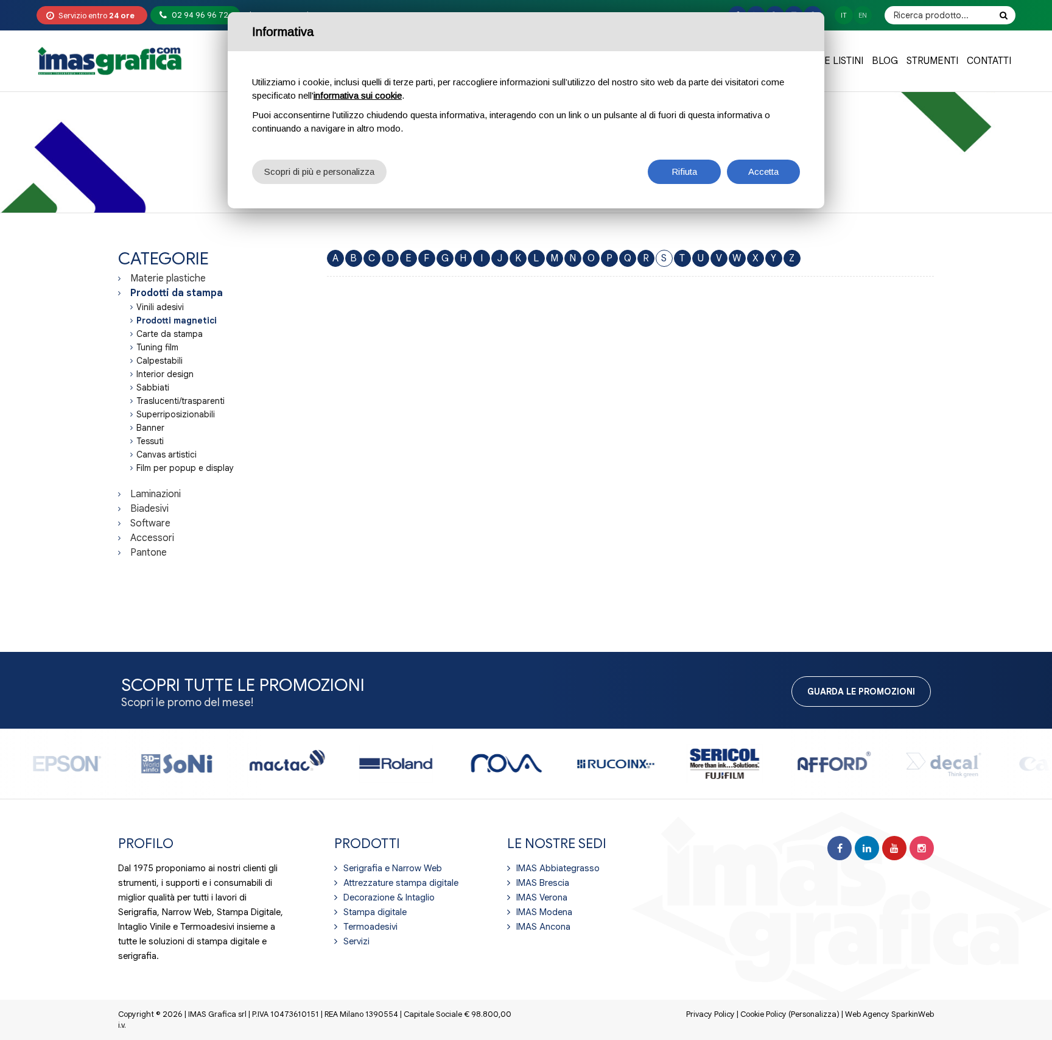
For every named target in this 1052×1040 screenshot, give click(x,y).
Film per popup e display (185, 467)
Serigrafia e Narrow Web (392, 868)
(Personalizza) (814, 1014)
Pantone (148, 553)
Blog (885, 61)
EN (862, 15)
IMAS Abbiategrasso (558, 868)
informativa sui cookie (358, 95)
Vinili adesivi (160, 307)
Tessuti (150, 441)
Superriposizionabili (175, 414)
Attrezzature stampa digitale (400, 882)
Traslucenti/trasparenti (180, 400)
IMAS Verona (541, 897)
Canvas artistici (166, 454)
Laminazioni (155, 494)
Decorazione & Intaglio (389, 897)
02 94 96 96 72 (200, 15)
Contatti (989, 61)
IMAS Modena (544, 912)
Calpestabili (159, 360)
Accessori (152, 538)
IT (844, 15)
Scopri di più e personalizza (319, 171)
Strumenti (932, 61)
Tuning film (157, 347)
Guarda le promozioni (861, 691)
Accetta (763, 171)
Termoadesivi (370, 926)
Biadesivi (149, 509)
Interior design (165, 374)
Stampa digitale (375, 912)
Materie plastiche (168, 278)
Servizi (356, 941)
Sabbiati (152, 387)
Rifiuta (684, 171)
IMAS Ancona (543, 926)
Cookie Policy (763, 1014)
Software (150, 523)
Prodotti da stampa (176, 293)
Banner (150, 427)
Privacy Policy (710, 1014)
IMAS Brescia (542, 882)
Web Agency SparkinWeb (889, 1014)
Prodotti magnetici (176, 320)
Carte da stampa (169, 333)
